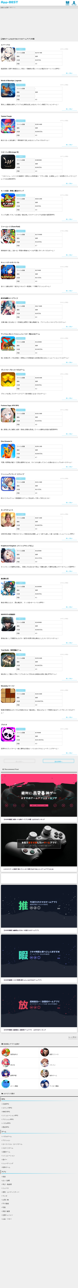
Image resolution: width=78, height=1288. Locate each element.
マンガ (5, 1196)
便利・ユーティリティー (11, 1192)
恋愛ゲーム (6, 1152)
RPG (3, 1099)
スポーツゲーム (8, 1148)
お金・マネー (7, 1219)
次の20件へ (58, 761)
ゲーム (4, 1131)
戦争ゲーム (6, 1167)
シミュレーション (9, 1155)
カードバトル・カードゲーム (12, 1144)
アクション (6, 1140)
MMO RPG (6, 1112)
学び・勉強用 (7, 1184)
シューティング (8, 1163)
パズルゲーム (7, 1136)
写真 (4, 1207)
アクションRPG (8, 1119)
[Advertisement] (39, 23)
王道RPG (6, 1104)
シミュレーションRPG (10, 1115)
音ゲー (5, 1159)
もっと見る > (72, 1037)
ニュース (6, 1188)
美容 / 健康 (6, 1211)
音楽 (4, 1176)
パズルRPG (6, 1123)
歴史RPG (6, 1127)
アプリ (4, 1172)
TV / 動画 (6, 1203)
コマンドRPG (7, 1108)
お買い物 (6, 1200)
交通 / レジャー (8, 1215)
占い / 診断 (6, 1180)
